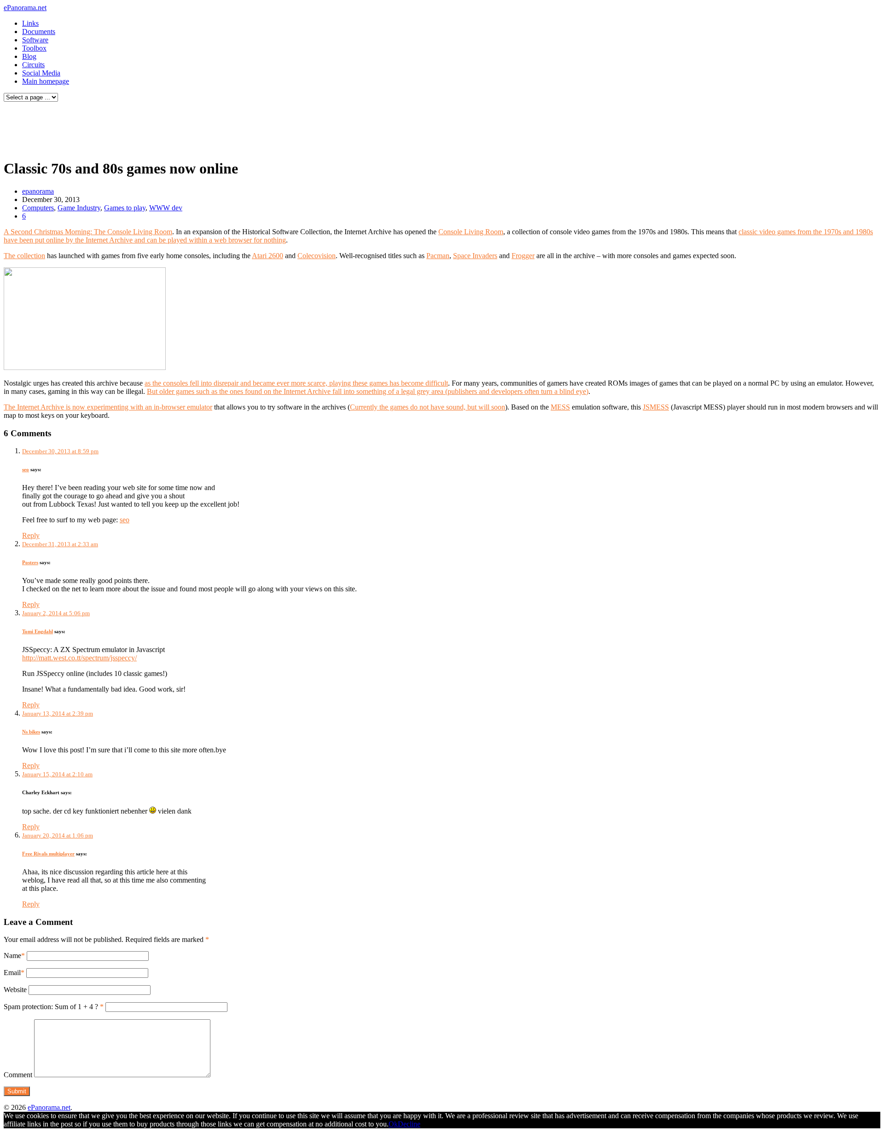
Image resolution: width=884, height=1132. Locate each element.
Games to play (124, 208)
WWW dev (165, 208)
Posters (30, 562)
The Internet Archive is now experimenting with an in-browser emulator (108, 407)
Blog (29, 56)
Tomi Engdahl (37, 631)
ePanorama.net (25, 8)
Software (35, 40)
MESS (560, 407)
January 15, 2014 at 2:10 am (57, 774)
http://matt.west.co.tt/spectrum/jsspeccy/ (79, 658)
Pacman (437, 256)
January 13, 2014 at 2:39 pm (57, 713)
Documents (38, 31)
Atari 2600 (267, 256)
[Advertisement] (176, 128)
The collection (24, 256)
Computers (38, 208)
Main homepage (45, 81)
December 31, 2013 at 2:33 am (60, 544)
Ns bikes (31, 731)
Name (12, 955)
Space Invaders (475, 256)
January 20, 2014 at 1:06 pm (57, 835)
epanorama (38, 191)
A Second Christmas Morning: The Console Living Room (88, 232)
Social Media (41, 73)
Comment (18, 1075)
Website (15, 989)
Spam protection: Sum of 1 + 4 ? (51, 1007)
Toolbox (34, 48)
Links (30, 23)
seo (25, 469)
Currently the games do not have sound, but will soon (427, 407)
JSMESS (656, 407)
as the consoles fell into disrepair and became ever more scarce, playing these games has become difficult (296, 383)
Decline (409, 1124)
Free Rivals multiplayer (48, 853)
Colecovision (316, 256)
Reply (31, 535)
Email (12, 972)
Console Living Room (470, 232)
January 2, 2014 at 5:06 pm (56, 613)
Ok (393, 1124)
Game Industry (79, 208)
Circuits (33, 65)
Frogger (523, 256)
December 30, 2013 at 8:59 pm (60, 451)
